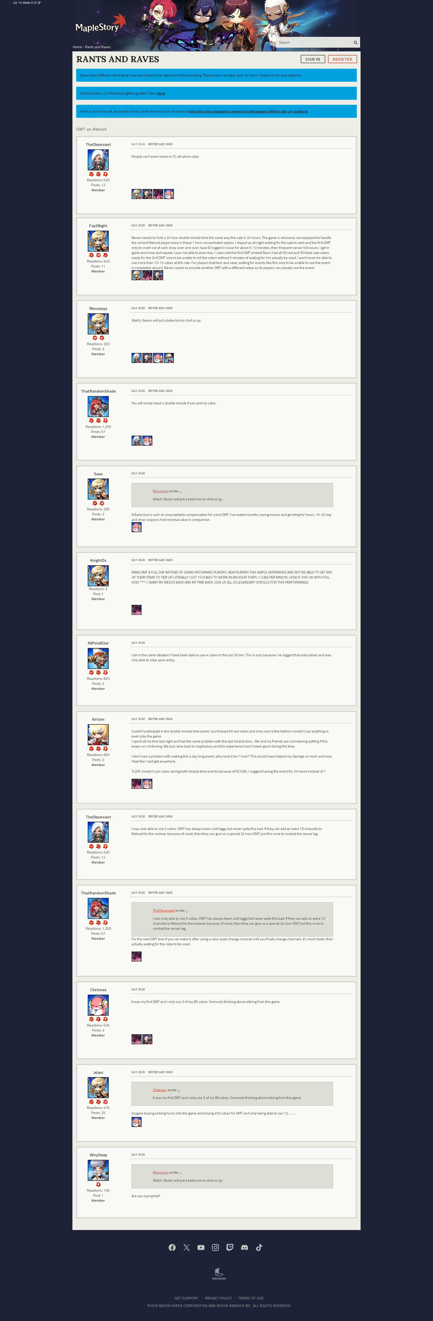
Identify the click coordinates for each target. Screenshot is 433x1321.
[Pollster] (98, 1101)
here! (161, 93)
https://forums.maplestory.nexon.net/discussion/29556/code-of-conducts (248, 111)
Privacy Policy (218, 1298)
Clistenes (98, 990)
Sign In (312, 59)
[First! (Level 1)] (98, 254)
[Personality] (105, 173)
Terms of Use (251, 1298)
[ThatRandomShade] (98, 406)
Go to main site (25, 3)
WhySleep (98, 1155)
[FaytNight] (98, 241)
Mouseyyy (98, 308)
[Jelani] (98, 1087)
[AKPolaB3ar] (98, 658)
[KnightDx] (98, 575)
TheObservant (98, 144)
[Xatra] (169, 357)
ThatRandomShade (98, 391)
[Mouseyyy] (137, 193)
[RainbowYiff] (147, 193)
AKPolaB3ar (98, 643)
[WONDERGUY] (169, 193)
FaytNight (98, 226)
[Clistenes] (98, 1005)
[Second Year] (105, 254)
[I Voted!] (91, 173)
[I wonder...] (98, 173)
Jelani (98, 1072)
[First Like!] (101, 337)
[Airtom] (98, 734)
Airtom (98, 719)
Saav (98, 474)
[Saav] (98, 489)
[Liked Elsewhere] (98, 1018)
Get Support (187, 1298)
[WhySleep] (98, 1170)
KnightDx (98, 560)
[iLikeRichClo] (158, 193)
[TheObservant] (98, 159)
